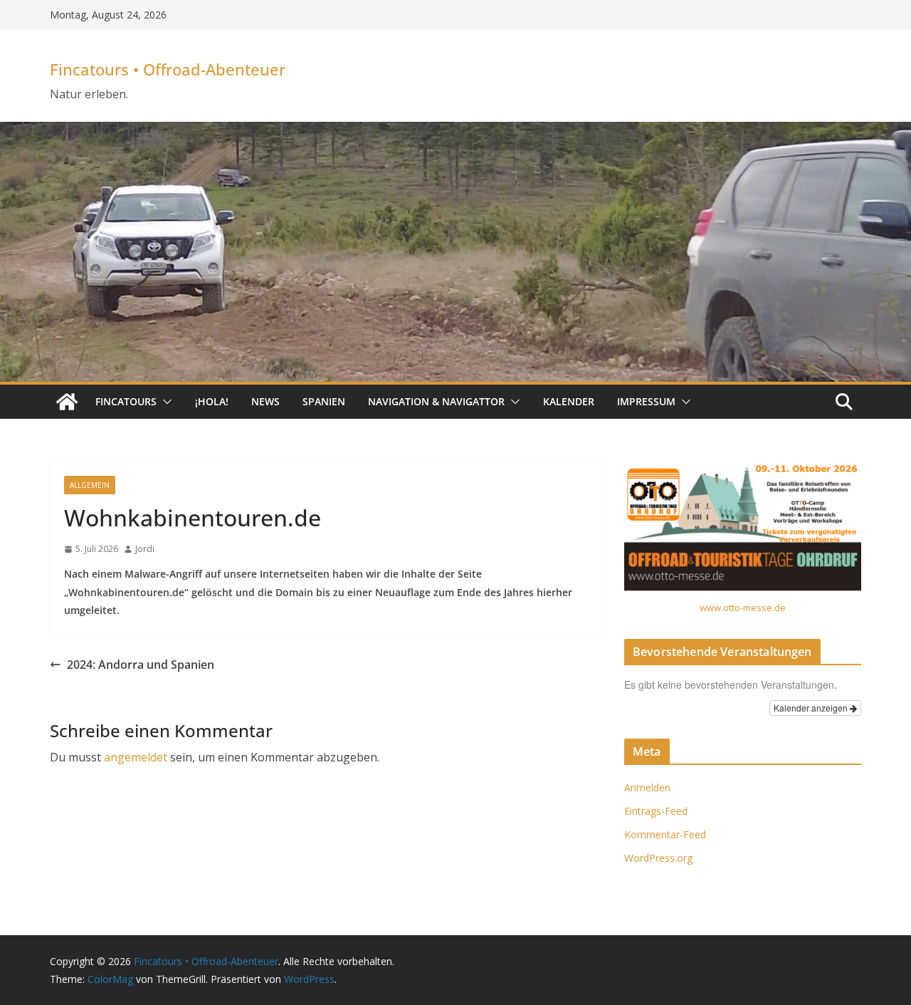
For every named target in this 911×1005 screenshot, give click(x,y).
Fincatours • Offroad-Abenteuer (167, 69)
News (265, 401)
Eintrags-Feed (656, 811)
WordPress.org (658, 858)
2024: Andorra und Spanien (140, 664)
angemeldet (135, 757)
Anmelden (647, 787)
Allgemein (90, 485)
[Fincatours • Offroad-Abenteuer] (67, 402)
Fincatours (126, 401)
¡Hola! (211, 401)
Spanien (323, 401)
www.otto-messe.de (743, 607)
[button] (164, 402)
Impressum (646, 401)
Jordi (144, 549)
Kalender (568, 401)
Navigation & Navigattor (436, 401)
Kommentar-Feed (665, 834)
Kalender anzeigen (812, 708)
